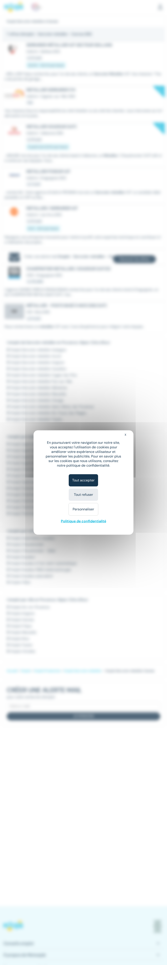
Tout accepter (83, 480)
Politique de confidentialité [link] (83, 521)
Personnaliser (83, 509)
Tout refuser (83, 494)
